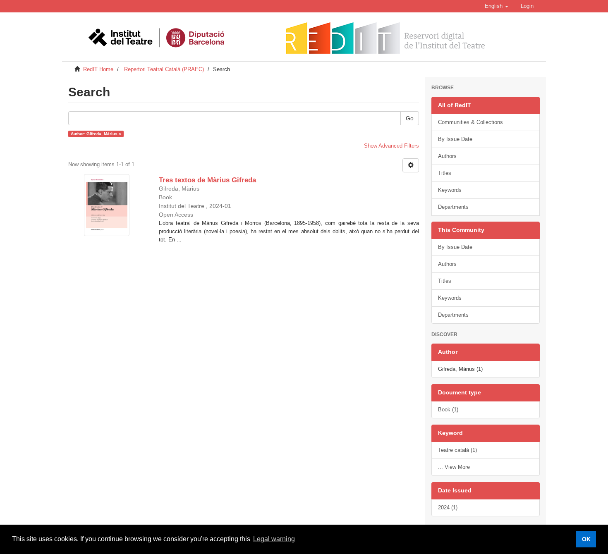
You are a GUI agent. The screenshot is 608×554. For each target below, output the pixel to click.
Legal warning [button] (274, 538)
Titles (444, 173)
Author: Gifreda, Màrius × (96, 133)
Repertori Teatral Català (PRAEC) (164, 69)
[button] (497, 6)
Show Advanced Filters (391, 146)
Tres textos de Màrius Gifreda (207, 180)
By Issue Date (455, 139)
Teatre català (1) (457, 450)
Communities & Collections (470, 122)
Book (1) (448, 409)
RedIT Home (98, 69)
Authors (447, 156)
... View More (454, 467)
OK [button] (586, 539)
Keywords (450, 190)
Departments (453, 207)
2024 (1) (447, 507)
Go (410, 118)
